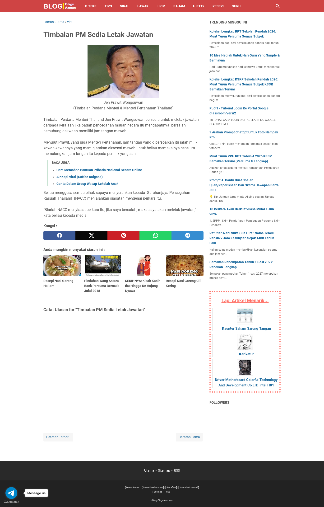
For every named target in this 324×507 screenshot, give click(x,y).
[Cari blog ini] (278, 6)
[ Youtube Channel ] (188, 487)
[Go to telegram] (11, 493)
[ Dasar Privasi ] (132, 487)
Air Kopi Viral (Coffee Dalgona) (79, 177)
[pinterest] (123, 235)
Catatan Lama (189, 437)
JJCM (161, 6)
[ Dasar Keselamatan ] (153, 487)
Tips (108, 6)
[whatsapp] (155, 235)
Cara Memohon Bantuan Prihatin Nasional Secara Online (99, 170)
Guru (236, 6)
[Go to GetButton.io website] (11, 502)
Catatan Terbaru (58, 437)
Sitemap (164, 470)
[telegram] (187, 235)
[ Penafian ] (171, 487)
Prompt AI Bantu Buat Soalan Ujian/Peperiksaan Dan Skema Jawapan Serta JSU (244, 185)
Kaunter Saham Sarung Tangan (246, 328)
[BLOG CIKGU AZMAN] (59, 6)
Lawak (142, 6)
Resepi (218, 6)
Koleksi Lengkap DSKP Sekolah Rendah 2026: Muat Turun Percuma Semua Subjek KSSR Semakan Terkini (243, 84)
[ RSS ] (168, 491)
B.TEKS (91, 6)
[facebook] (59, 235)
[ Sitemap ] (158, 491)
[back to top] (314, 496)
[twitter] (91, 235)
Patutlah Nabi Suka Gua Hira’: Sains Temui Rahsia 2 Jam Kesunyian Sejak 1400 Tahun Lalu (241, 238)
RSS (177, 470)
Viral (124, 6)
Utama (149, 470)
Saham (179, 6)
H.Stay (198, 6)
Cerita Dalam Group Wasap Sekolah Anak (87, 184)
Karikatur (246, 354)
